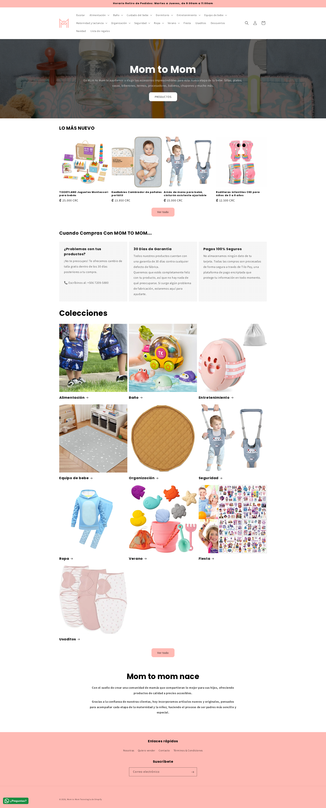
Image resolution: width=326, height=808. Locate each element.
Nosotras (128, 750)
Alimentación (72, 397)
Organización (142, 478)
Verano (136, 558)
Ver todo (163, 212)
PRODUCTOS (163, 97)
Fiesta (204, 558)
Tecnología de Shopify (91, 799)
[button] (99, 15)
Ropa (64, 558)
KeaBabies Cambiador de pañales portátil (136, 194)
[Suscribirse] (192, 772)
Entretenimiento (214, 397)
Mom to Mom (73, 799)
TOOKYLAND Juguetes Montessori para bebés (83, 194)
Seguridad (208, 478)
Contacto (164, 750)
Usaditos (67, 639)
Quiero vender (146, 750)
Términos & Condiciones (188, 750)
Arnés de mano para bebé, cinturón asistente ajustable (185, 194)
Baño (133, 397)
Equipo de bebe (74, 478)
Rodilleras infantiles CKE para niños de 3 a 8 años (238, 194)
